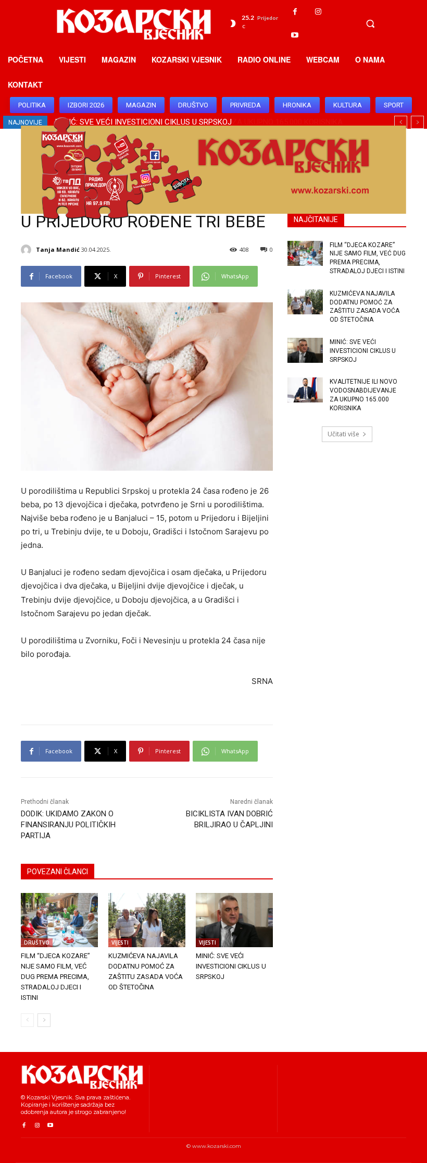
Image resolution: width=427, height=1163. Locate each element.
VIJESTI (120, 942)
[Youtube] (295, 35)
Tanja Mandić (58, 249)
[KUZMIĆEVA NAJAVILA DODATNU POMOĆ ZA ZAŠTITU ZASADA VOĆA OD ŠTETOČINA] (146, 920)
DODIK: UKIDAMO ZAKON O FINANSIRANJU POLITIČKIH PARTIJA (68, 824)
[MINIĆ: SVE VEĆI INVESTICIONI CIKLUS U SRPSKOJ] (234, 920)
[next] (417, 122)
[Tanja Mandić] (27, 249)
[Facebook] (295, 12)
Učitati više (343, 434)
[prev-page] (27, 1020)
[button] (370, 23)
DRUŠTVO (36, 942)
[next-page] (44, 1020)
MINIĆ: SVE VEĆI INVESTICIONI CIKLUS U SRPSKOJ (231, 966)
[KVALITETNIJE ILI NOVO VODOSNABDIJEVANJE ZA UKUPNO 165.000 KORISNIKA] (305, 389)
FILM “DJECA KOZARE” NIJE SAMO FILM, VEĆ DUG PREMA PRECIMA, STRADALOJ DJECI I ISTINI (55, 976)
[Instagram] (318, 12)
